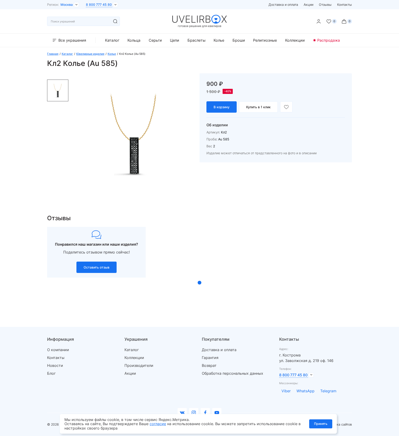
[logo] (199, 26)
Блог (51, 373)
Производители (138, 365)
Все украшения (72, 40)
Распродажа (328, 40)
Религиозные (265, 40)
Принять (320, 424)
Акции (308, 4)
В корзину (222, 107)
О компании (58, 349)
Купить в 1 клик (258, 107)
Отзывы (325, 4)
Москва (66, 4)
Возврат (209, 365)
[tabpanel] (96, 252)
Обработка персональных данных (232, 373)
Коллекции (295, 40)
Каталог (112, 40)
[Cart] (346, 21)
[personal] (318, 21)
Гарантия (210, 357)
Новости (55, 365)
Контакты (344, 4)
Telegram (328, 391)
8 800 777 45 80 (99, 4)
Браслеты (196, 40)
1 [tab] (199, 282)
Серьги (155, 40)
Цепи (174, 40)
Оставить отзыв (96, 267)
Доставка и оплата (283, 4)
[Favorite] (331, 21)
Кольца (133, 40)
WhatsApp (305, 391)
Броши (239, 40)
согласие (158, 423)
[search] (115, 21)
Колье (219, 40)
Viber (286, 391)
